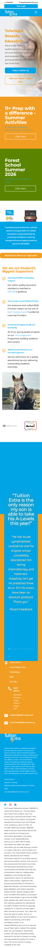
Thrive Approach (23, 335)
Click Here (20, 136)
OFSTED (12, 291)
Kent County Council (18, 312)
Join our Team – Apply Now (20, 80)
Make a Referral (20, 70)
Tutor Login (21, 6)
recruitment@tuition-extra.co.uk (22, 722)
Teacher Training (10, 782)
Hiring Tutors (9, 779)
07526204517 (9, 2)
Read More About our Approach (21, 255)
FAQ (5, 789)
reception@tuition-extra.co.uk (21, 715)
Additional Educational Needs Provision (19, 785)
